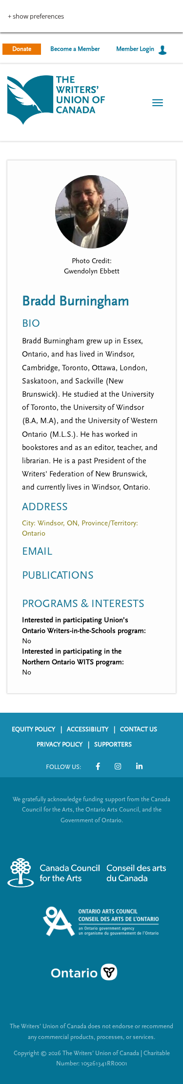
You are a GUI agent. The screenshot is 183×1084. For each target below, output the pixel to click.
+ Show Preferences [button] (36, 16)
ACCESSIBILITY (87, 729)
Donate (21, 48)
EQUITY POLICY (33, 729)
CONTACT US (138, 729)
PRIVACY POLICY (59, 744)
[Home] (56, 99)
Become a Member (75, 48)
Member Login (135, 48)
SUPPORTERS (113, 744)
